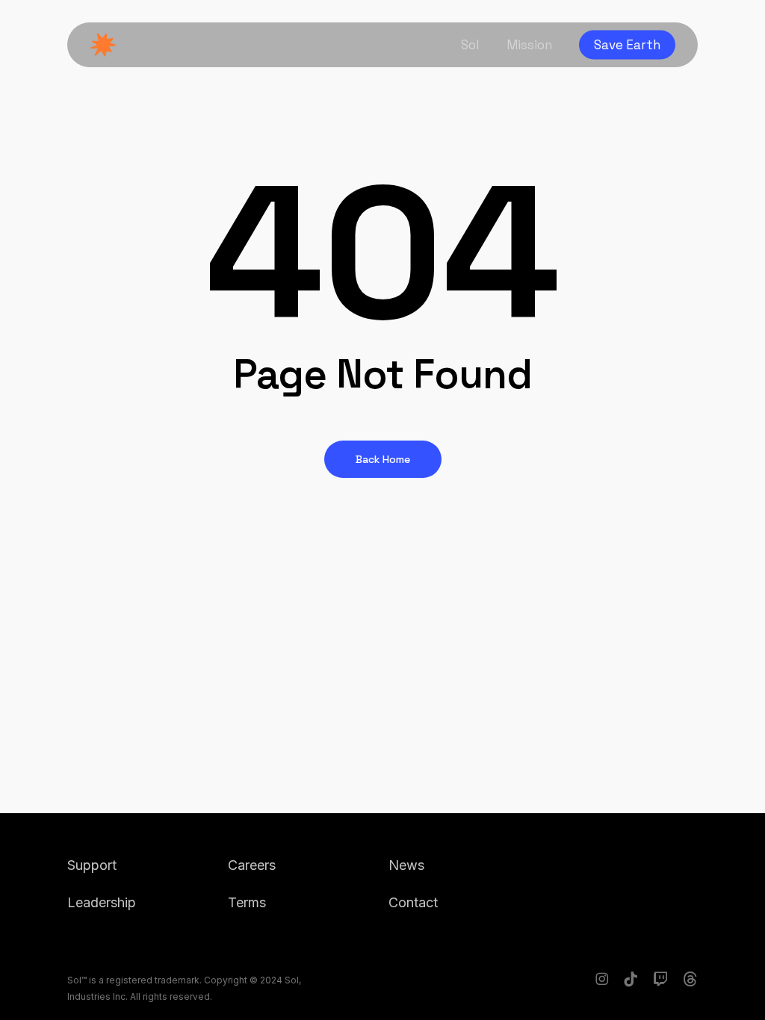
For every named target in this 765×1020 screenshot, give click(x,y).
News (406, 865)
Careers (252, 865)
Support (92, 865)
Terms (247, 902)
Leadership (101, 902)
